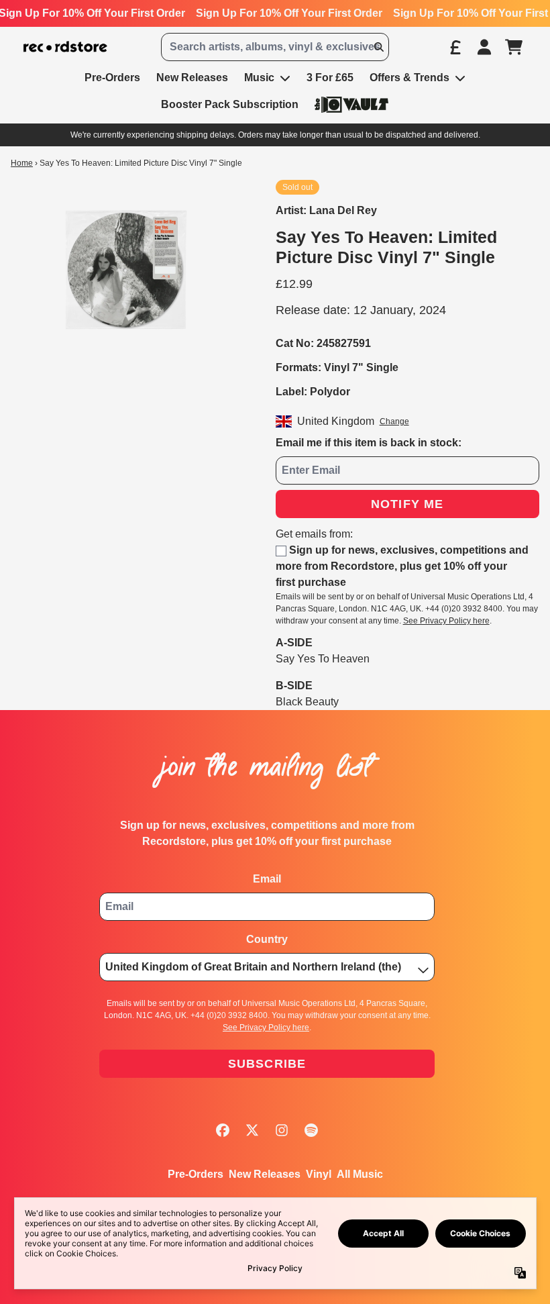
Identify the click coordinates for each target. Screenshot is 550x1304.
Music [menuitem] (259, 77)
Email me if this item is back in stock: (368, 442)
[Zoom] (130, 269)
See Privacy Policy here (446, 620)
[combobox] (274, 47)
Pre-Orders (195, 1174)
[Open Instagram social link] (281, 1130)
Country (267, 939)
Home (22, 163)
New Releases (264, 1174)
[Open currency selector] (455, 47)
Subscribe (267, 1063)
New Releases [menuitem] (192, 77)
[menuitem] (351, 104)
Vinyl (318, 1174)
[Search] (378, 47)
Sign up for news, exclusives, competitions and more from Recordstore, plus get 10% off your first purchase (402, 566)
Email (267, 879)
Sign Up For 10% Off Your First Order (289, 13)
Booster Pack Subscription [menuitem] (229, 104)
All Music (360, 1174)
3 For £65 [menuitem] (330, 77)
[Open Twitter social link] (252, 1130)
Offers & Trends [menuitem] (409, 77)
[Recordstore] (65, 47)
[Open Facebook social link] (222, 1130)
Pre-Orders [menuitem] (112, 77)
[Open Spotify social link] (311, 1130)
